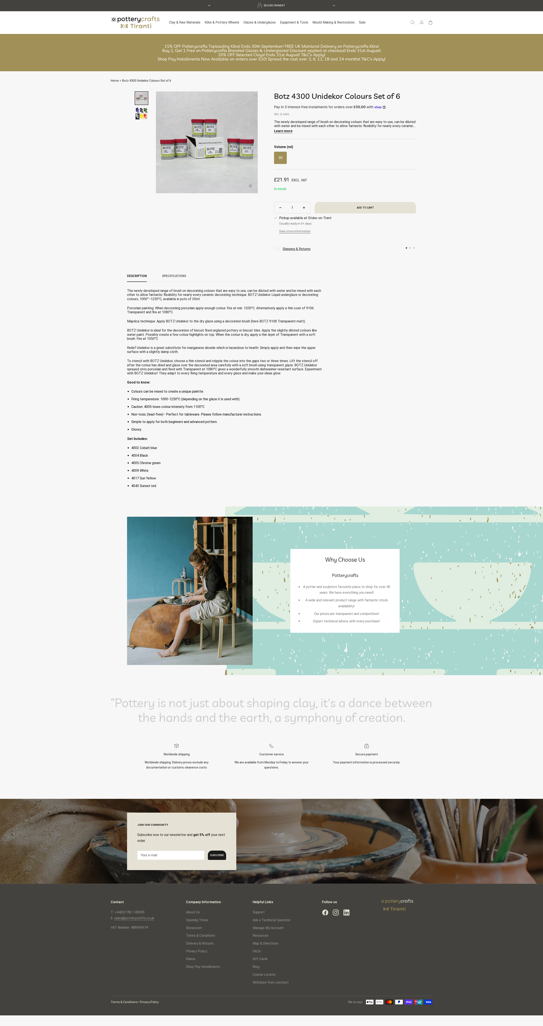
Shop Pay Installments (203, 966)
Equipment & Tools (294, 22)
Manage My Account (268, 927)
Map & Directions (265, 943)
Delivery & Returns (200, 943)
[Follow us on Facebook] (325, 911)
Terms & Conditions (200, 935)
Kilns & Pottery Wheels (222, 22)
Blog (256, 966)
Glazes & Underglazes (260, 22)
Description (137, 275)
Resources (261, 935)
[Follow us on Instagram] (336, 911)
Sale (362, 22)
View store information (295, 230)
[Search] (413, 22)
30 (280, 157)
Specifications (174, 275)
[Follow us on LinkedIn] (346, 911)
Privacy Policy (196, 950)
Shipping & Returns (297, 248)
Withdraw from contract (271, 982)
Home (115, 79)
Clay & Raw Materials (184, 22)
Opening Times (197, 919)
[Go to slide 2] (410, 247)
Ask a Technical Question (271, 919)
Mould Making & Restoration (333, 22)
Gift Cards (260, 958)
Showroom (194, 927)
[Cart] (430, 22)
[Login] (422, 22)
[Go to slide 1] (406, 247)
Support (259, 911)
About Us (193, 911)
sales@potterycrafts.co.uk (134, 917)
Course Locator (264, 974)
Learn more (283, 130)
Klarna (190, 958)
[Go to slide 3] (414, 247)
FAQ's (257, 950)
